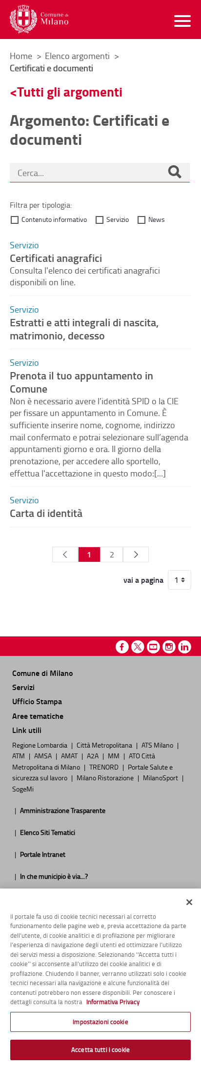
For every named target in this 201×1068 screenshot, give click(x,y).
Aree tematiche (37, 715)
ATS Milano (158, 745)
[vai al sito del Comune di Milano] (39, 19)
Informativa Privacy (113, 1001)
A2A (93, 755)
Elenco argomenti (78, 55)
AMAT (70, 755)
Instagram (169, 646)
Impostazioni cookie (100, 1021)
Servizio (117, 219)
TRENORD (104, 766)
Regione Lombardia (40, 745)
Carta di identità (46, 512)
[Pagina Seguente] (136, 554)
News (156, 219)
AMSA (43, 755)
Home (21, 55)
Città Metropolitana (105, 745)
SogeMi (23, 788)
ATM (19, 755)
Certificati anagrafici (56, 257)
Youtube (153, 646)
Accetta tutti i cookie (100, 1049)
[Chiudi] (189, 902)
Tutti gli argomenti (69, 91)
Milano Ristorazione (106, 777)
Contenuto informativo (54, 219)
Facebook (122, 646)
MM (114, 755)
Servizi (23, 686)
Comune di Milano (42, 672)
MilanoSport (161, 777)
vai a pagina (143, 579)
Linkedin (184, 646)
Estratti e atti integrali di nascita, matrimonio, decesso (84, 328)
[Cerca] (174, 172)
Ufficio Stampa (37, 701)
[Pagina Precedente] (65, 554)
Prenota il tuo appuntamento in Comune (81, 381)
